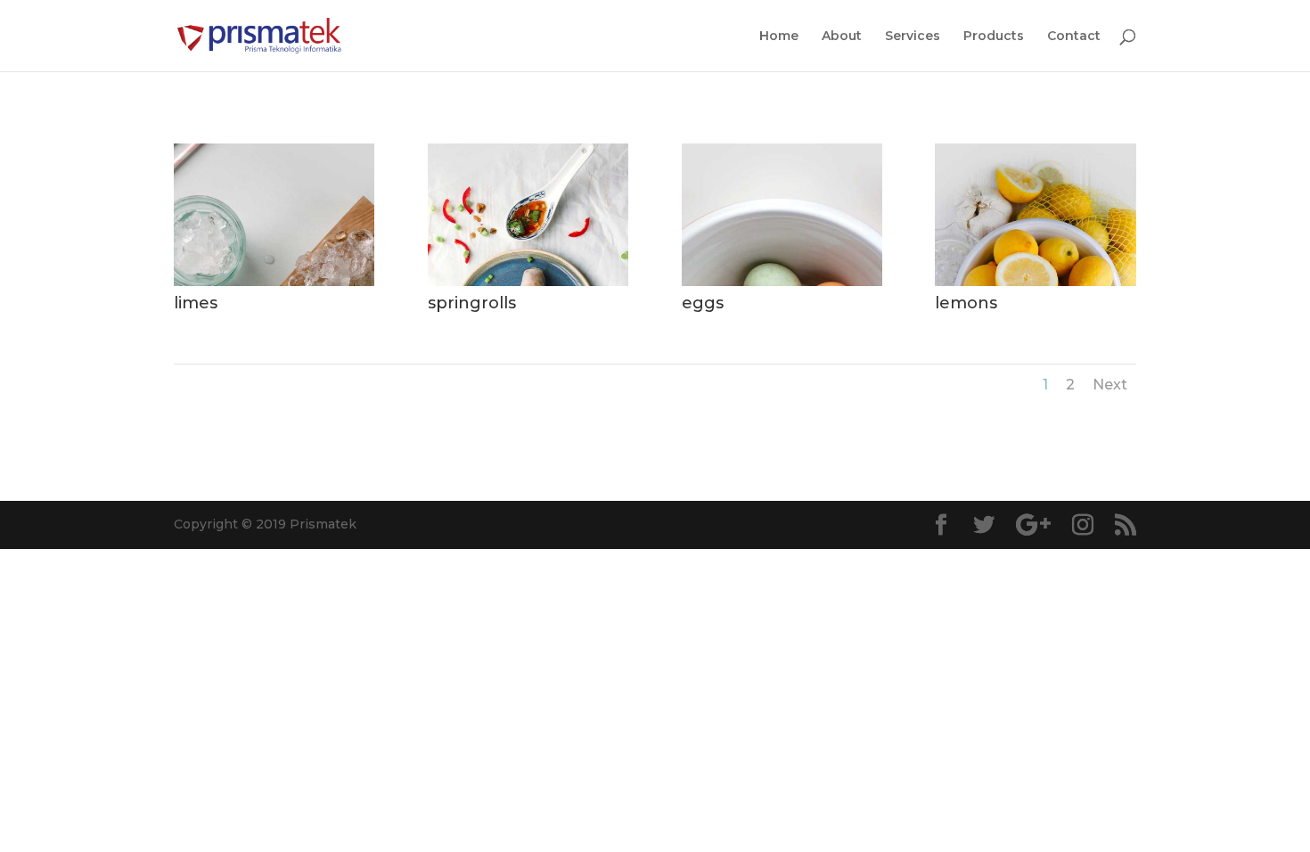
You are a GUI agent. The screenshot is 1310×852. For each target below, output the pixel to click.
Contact (1074, 36)
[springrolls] (528, 282)
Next (1110, 384)
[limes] (274, 282)
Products (993, 36)
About (842, 36)
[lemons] (1035, 282)
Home (778, 36)
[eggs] (782, 282)
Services (912, 36)
